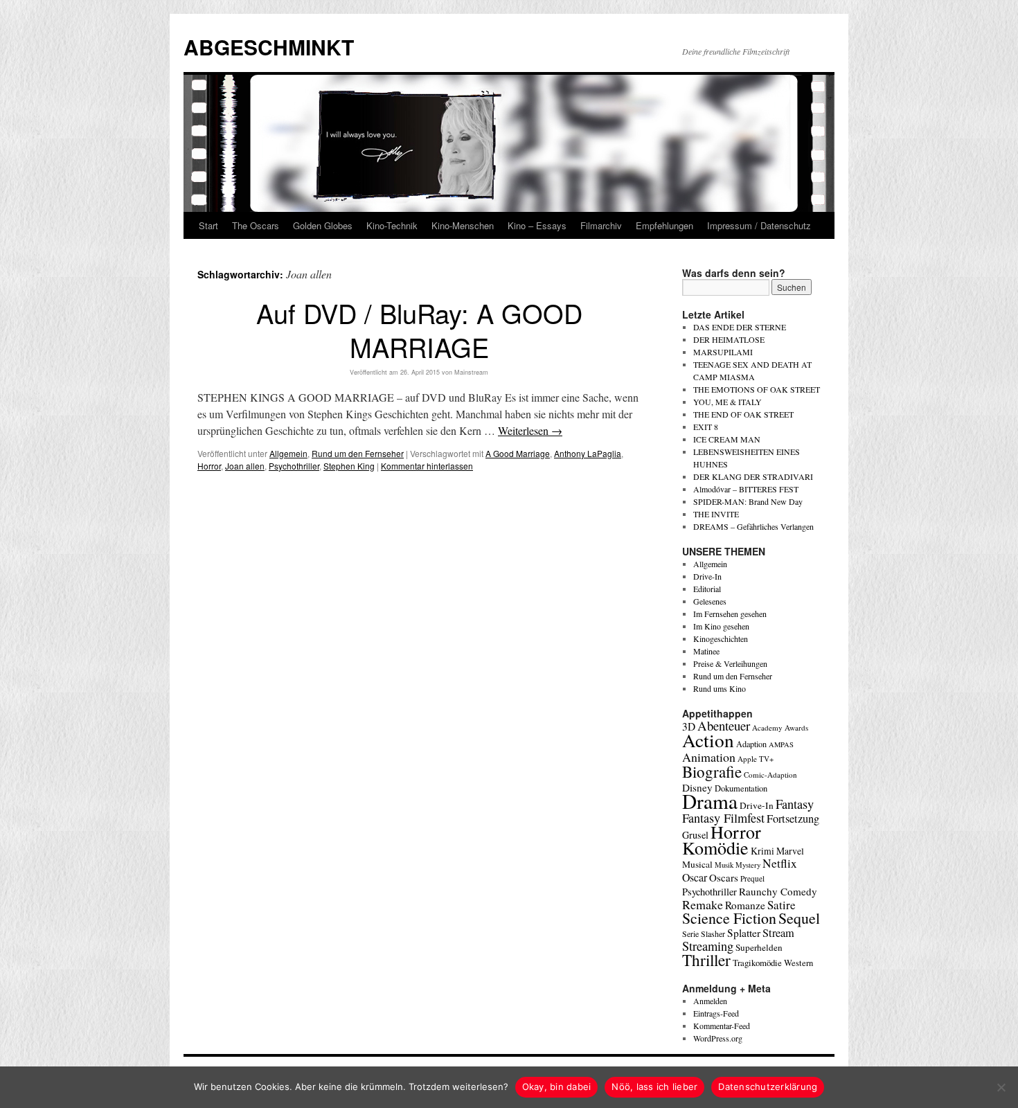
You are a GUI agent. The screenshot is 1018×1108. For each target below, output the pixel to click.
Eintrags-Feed (716, 1013)
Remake (702, 904)
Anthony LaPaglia (587, 453)
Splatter (743, 933)
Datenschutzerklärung (767, 1086)
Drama (710, 800)
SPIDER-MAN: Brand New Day (748, 501)
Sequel (799, 918)
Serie (690, 933)
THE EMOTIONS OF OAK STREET (756, 389)
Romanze (745, 905)
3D (688, 726)
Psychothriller (294, 466)
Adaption (751, 743)
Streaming (707, 946)
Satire (781, 905)
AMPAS (781, 744)
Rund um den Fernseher (358, 453)
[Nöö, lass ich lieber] (1001, 1087)
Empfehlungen (664, 225)
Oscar (694, 877)
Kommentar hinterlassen (427, 466)
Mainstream (471, 372)
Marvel (790, 850)
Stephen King (349, 466)
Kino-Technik (392, 225)
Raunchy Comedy (778, 891)
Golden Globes (322, 225)
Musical (697, 864)
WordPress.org (717, 1038)
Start (208, 225)
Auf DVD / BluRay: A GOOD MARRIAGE (419, 330)
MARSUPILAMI (723, 351)
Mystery (747, 864)
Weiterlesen (530, 430)
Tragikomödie (757, 962)
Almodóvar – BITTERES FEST (745, 488)
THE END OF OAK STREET (743, 414)
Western (798, 963)
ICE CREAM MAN (726, 439)
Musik (724, 864)
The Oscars (255, 225)
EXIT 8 (705, 426)
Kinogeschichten (720, 638)
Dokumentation (741, 788)
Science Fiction (729, 918)
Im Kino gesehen (721, 626)
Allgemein (288, 453)
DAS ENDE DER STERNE (739, 326)
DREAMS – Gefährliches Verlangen (753, 526)
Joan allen (245, 466)
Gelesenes (709, 601)
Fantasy (795, 804)
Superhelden (759, 947)
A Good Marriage (517, 453)
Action (708, 740)
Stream (778, 932)
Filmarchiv (601, 225)
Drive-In (707, 576)
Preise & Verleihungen (730, 663)
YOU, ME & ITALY (727, 401)
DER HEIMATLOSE (729, 339)
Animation (708, 757)
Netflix (779, 863)
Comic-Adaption (770, 774)
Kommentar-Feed (721, 1025)
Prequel (752, 878)
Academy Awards (780, 727)
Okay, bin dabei (556, 1086)
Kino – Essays (537, 225)
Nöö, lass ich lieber (654, 1086)
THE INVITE (716, 513)
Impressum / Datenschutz (759, 225)
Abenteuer (723, 725)
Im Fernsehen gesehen (730, 613)
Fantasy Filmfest (723, 818)
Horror (209, 466)
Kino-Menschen (462, 225)
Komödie (715, 847)
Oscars (723, 877)
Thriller (706, 960)
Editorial (707, 588)
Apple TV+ (756, 758)
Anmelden (710, 1000)
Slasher (713, 933)
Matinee (706, 650)
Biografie (712, 771)
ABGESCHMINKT (269, 47)
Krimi (762, 850)
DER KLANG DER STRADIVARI (753, 476)
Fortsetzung (793, 818)
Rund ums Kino (719, 688)
